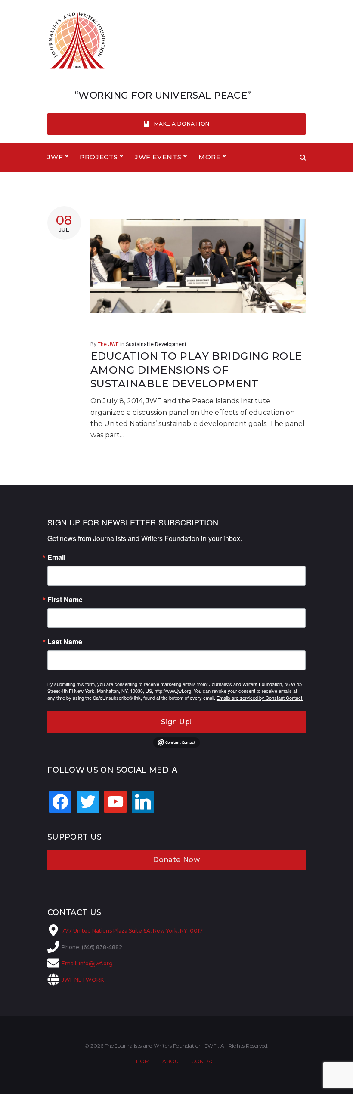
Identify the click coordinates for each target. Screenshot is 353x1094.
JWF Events (158, 157)
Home (144, 1061)
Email (56, 557)
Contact (204, 1061)
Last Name (64, 641)
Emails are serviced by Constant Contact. (260, 697)
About (172, 1061)
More (209, 157)
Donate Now (176, 860)
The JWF (108, 344)
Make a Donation (182, 124)
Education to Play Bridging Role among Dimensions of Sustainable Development (196, 370)
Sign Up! (176, 722)
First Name (65, 599)
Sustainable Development (156, 344)
